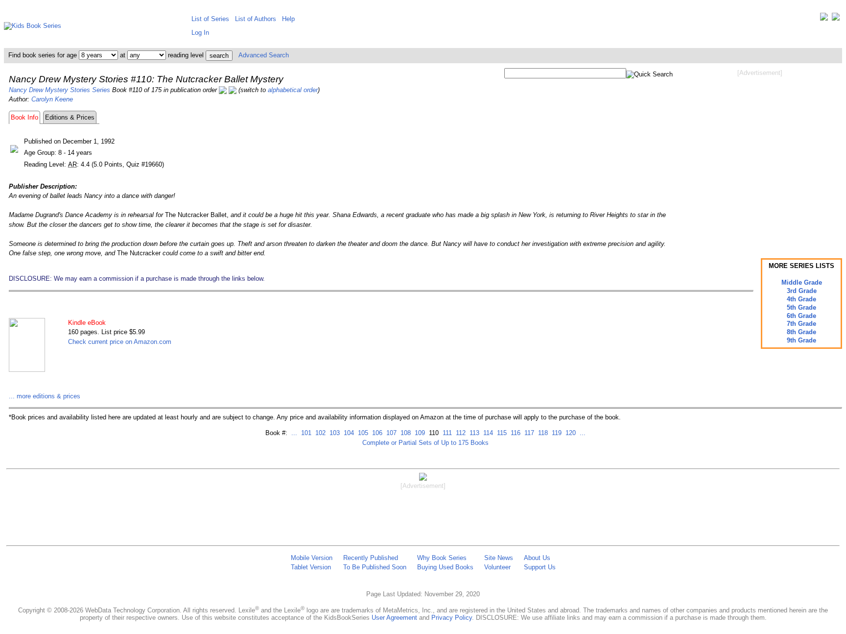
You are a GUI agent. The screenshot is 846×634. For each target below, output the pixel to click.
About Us (537, 557)
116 (514, 433)
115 (501, 433)
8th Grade (801, 332)
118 (542, 433)
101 (305, 433)
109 (419, 433)
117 (528, 433)
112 (460, 433)
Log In (200, 32)
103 (334, 433)
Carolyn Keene (52, 99)
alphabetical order (293, 90)
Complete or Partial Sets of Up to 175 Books (425, 442)
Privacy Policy (451, 617)
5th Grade (801, 307)
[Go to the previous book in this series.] (223, 90)
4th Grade (801, 299)
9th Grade (801, 340)
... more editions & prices (44, 396)
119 (556, 433)
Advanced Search (263, 55)
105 (362, 433)
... (294, 433)
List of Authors (255, 19)
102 (319, 433)
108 (405, 433)
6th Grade (801, 315)
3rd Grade (802, 290)
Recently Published (370, 557)
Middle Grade (801, 282)
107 (390, 433)
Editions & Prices (69, 117)
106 (376, 433)
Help (288, 19)
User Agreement (394, 617)
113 (473, 433)
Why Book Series (442, 557)
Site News (498, 557)
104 (348, 433)
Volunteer (497, 567)
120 (570, 433)
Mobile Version (311, 557)
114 (487, 433)
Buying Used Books (445, 567)
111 (446, 433)
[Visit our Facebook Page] (836, 19)
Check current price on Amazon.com (119, 341)
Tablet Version (311, 567)
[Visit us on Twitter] (824, 19)
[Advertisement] (760, 155)
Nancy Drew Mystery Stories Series (59, 90)
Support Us (540, 567)
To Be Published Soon (374, 567)
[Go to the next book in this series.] (232, 90)
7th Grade (801, 323)
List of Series (210, 19)
